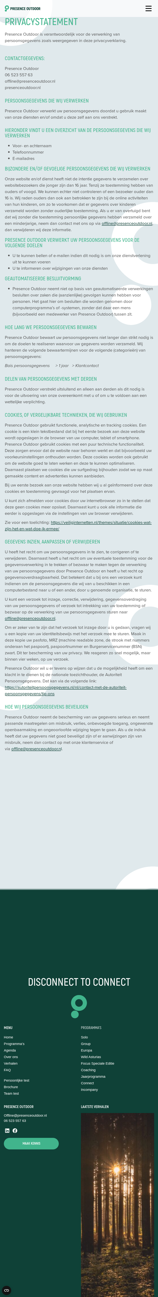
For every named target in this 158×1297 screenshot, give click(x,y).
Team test (11, 1093)
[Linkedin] (7, 1130)
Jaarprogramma (93, 1077)
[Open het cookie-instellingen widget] (6, 1290)
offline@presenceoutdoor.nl (127, 223)
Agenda (10, 1050)
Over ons (11, 1057)
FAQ (7, 1070)
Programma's (91, 1027)
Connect (87, 1083)
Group (86, 1044)
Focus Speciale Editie (97, 1063)
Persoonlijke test (16, 1080)
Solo (84, 1037)
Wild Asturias (91, 1057)
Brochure (11, 1087)
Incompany (89, 1090)
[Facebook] (15, 1130)
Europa (86, 1050)
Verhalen (11, 1063)
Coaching (88, 1070)
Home (8, 1037)
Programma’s (14, 1044)
